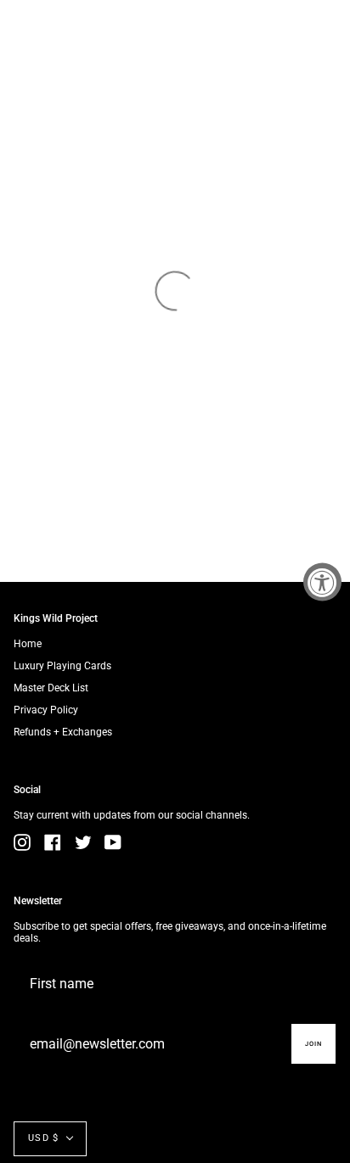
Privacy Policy (46, 710)
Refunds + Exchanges (63, 732)
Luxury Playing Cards (62, 666)
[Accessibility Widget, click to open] (322, 581)
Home (28, 644)
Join (313, 1044)
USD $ (43, 1137)
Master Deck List (51, 688)
